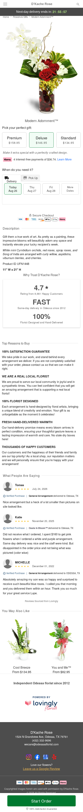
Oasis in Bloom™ (38, 528)
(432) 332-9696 (41, 740)
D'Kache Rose (41, 3)
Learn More (64, 159)
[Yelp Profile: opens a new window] (54, 757)
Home (6, 16)
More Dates (70, 188)
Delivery (12, 180)
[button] (74, 803)
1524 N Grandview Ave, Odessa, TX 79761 (41, 737)
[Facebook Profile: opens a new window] (37, 757)
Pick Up (33, 178)
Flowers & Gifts (20, 16)
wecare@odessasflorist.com (41, 744)
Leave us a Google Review (41, 769)
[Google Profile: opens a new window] (45, 757)
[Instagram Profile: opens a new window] (28, 757)
